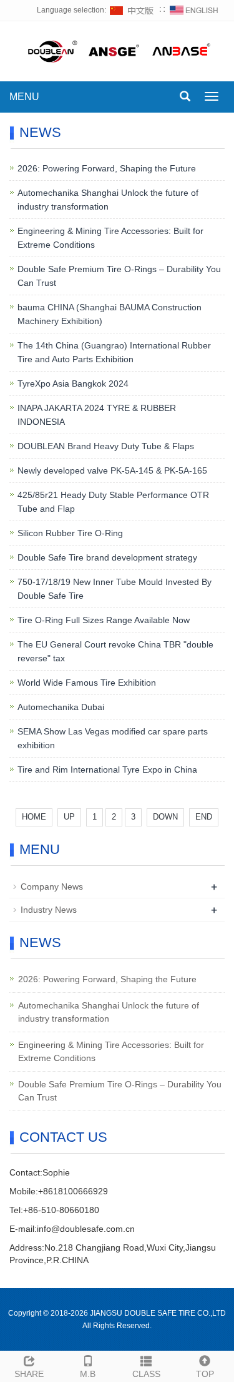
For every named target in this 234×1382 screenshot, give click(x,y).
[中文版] (132, 10)
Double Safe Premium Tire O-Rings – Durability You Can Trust (119, 276)
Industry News (49, 910)
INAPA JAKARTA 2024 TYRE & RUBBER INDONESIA (96, 415)
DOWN (165, 816)
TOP (205, 1374)
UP (69, 816)
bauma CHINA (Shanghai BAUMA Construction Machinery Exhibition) (109, 314)
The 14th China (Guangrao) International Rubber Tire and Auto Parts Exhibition (114, 352)
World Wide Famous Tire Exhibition (86, 683)
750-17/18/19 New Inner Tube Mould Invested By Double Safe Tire (114, 589)
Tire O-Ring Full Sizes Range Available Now (103, 620)
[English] (194, 10)
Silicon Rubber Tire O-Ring (70, 533)
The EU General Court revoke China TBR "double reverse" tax (115, 651)
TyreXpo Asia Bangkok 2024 (73, 384)
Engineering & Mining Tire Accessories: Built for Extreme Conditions (110, 238)
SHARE (29, 1374)
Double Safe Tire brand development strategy (107, 557)
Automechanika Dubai (60, 707)
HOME (34, 816)
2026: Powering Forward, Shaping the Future (106, 168)
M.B (87, 1374)
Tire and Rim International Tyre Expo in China (107, 770)
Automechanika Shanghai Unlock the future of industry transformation (107, 199)
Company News (52, 887)
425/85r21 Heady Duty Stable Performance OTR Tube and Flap (113, 502)
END (203, 816)
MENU (24, 96)
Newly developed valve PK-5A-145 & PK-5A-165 (112, 470)
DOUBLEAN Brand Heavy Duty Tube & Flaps (105, 446)
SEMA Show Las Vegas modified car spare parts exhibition (112, 738)
